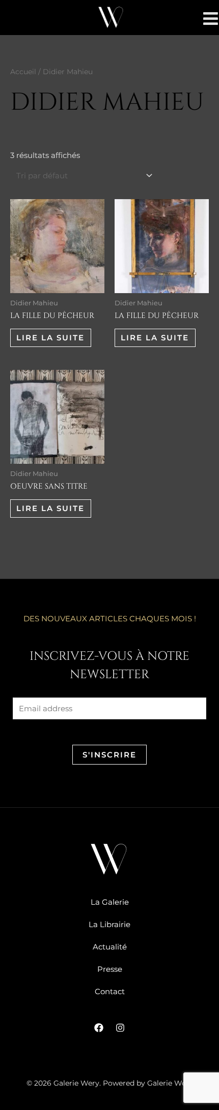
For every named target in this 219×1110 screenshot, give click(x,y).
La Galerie (110, 902)
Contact (110, 991)
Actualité (110, 947)
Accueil (23, 72)
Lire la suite (50, 337)
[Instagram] (120, 1027)
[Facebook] (98, 1027)
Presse (109, 969)
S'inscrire (109, 754)
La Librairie (109, 924)
